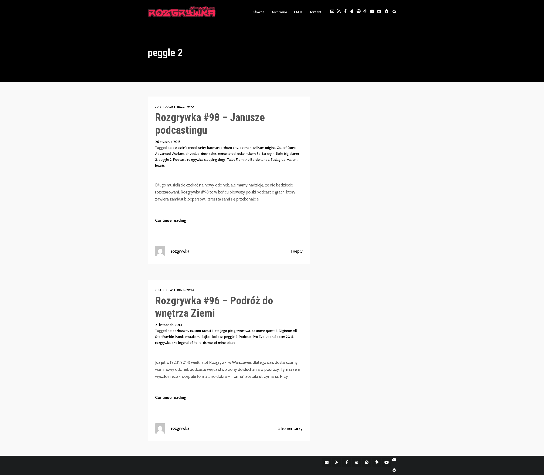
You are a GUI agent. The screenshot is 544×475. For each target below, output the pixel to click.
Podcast (169, 106)
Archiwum (279, 12)
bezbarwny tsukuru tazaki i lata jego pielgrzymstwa (211, 331)
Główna (258, 12)
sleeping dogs (214, 159)
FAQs (298, 12)
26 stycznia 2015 (167, 141)
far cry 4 (268, 153)
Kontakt (315, 12)
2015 (158, 106)
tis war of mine (214, 342)
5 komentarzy (290, 428)
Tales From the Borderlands (248, 159)
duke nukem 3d (249, 153)
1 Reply (296, 251)
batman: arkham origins (257, 147)
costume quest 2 (264, 331)
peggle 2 (165, 159)
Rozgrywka (185, 106)
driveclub (193, 153)
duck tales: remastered (218, 153)
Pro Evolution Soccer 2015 (273, 336)
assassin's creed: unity (189, 147)
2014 (158, 290)
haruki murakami (187, 336)
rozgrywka (195, 159)
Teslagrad (278, 159)
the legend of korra (186, 342)
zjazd (231, 342)
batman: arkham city (222, 147)
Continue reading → (173, 220)
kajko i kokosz (212, 336)
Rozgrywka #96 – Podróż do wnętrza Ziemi (214, 306)
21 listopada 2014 (168, 325)
